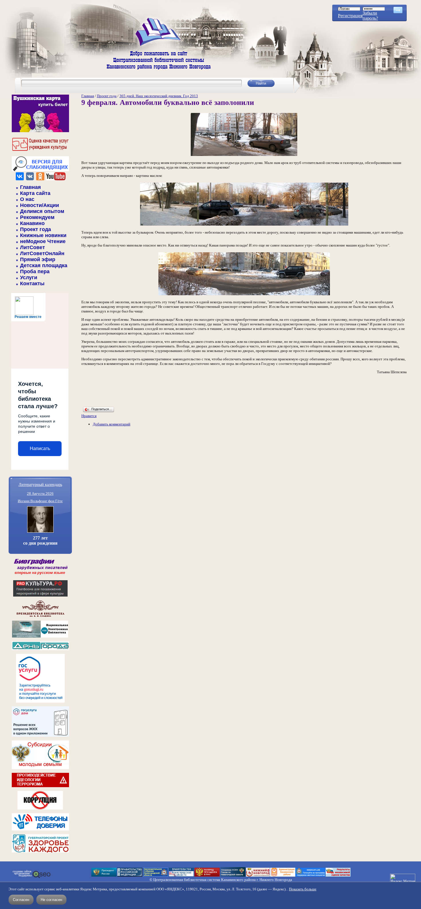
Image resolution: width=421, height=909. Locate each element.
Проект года (35, 229)
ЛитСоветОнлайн (42, 253)
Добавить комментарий (111, 424)
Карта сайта (35, 193)
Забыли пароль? (370, 16)
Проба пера (35, 271)
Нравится (89, 416)
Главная (30, 187)
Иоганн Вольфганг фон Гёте (40, 501)
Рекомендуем (37, 217)
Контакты (32, 283)
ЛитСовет (32, 247)
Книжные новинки (43, 235)
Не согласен (51, 900)
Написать (40, 448)
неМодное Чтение (43, 241)
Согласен (21, 900)
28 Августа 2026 (40, 493)
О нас (27, 199)
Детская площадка (43, 265)
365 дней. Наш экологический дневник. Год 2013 (158, 96)
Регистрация (350, 15)
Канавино (32, 223)
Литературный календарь (40, 484)
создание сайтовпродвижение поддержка (22, 873)
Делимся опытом (42, 211)
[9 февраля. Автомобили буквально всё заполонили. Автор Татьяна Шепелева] (244, 155)
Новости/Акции (39, 205)
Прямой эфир (37, 259)
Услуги (28, 277)
